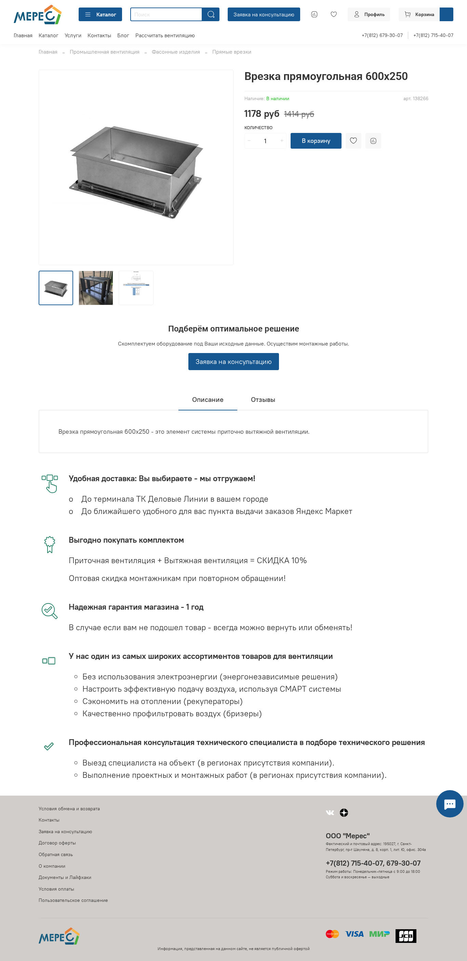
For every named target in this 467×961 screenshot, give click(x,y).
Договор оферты (57, 843)
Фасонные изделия (176, 51)
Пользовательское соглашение (73, 900)
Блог (123, 35)
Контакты (99, 35)
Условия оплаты (56, 889)
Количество (258, 127)
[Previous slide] (49, 167)
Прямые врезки (231, 51)
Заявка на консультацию (264, 14)
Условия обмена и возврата (69, 809)
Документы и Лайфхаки (65, 877)
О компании (52, 866)
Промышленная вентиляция (104, 51)
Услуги (73, 35)
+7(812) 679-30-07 (382, 35)
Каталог (106, 14)
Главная (23, 35)
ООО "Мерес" (348, 835)
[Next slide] (222, 167)
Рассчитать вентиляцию (165, 35)
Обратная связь (56, 854)
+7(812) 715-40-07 (433, 35)
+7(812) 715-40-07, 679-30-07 (373, 863)
